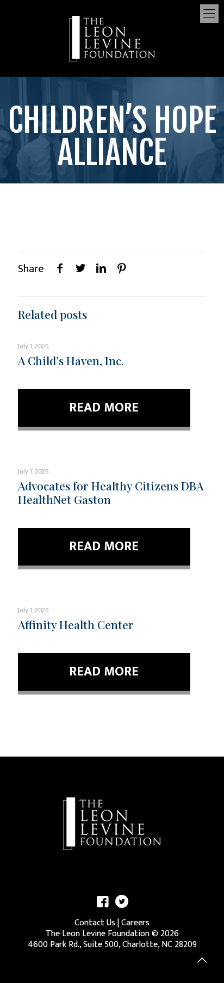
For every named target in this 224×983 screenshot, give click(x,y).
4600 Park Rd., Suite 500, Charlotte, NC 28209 (112, 944)
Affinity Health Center (76, 624)
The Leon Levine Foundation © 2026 (112, 933)
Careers (135, 923)
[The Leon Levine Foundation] (112, 38)
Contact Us (94, 923)
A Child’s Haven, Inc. (71, 360)
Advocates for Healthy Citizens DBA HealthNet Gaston (110, 492)
